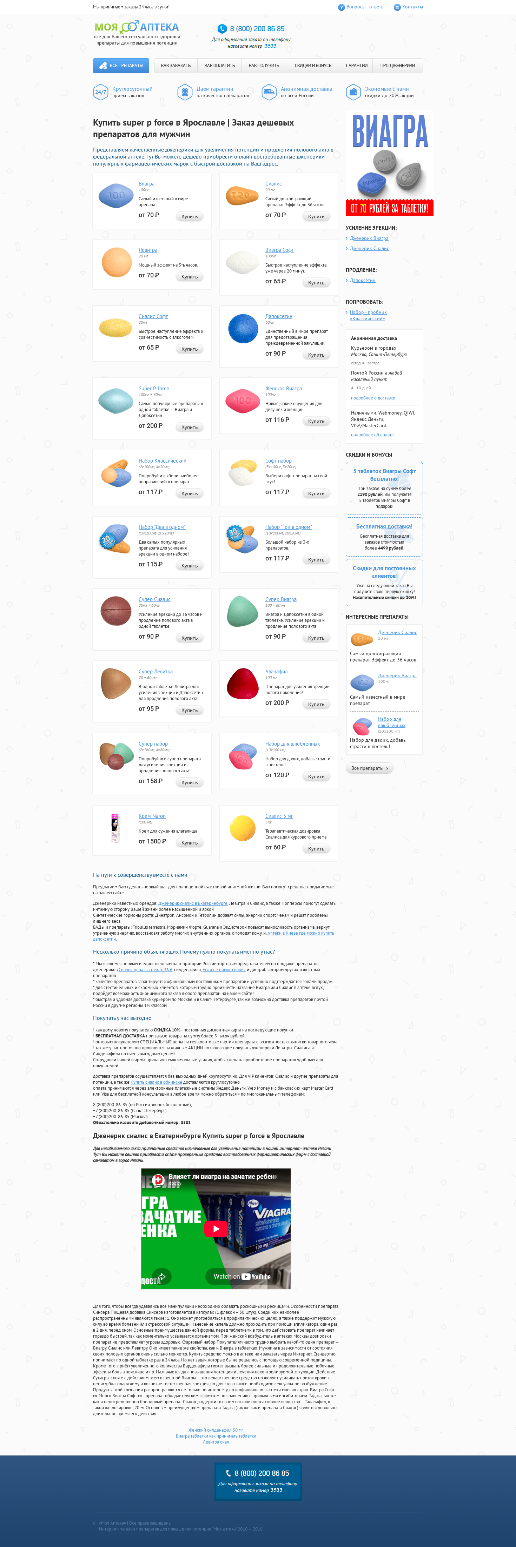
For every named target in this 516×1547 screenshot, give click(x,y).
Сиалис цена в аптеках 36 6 (145, 970)
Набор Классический (162, 460)
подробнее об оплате (372, 435)
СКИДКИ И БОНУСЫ (313, 65)
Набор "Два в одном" (162, 527)
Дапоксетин (278, 316)
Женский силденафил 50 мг (215, 1430)
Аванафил (276, 671)
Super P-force (154, 388)
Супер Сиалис (155, 599)
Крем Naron (152, 816)
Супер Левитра (156, 671)
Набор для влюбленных (292, 743)
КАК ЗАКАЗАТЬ (176, 65)
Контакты (412, 7)
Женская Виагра (283, 388)
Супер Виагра (281, 599)
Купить (189, 216)
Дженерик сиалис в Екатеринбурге (192, 903)
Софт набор (278, 460)
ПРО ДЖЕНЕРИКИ (398, 65)
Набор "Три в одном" (288, 527)
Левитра (148, 250)
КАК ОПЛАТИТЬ (220, 65)
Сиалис (273, 183)
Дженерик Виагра (369, 238)
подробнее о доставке (373, 398)
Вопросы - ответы (365, 7)
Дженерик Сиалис (369, 248)
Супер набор (153, 743)
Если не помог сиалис (224, 970)
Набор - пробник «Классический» (368, 315)
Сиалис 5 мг (279, 816)
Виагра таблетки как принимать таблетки (216, 1436)
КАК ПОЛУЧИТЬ (264, 65)
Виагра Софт (279, 250)
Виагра (146, 183)
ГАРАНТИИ (357, 65)
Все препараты (126, 65)
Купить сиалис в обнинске (156, 1082)
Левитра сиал (216, 1442)
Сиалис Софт (153, 316)
